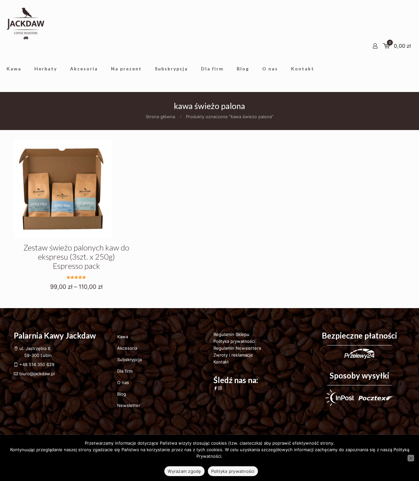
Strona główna (160, 116)
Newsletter (128, 405)
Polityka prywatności (234, 341)
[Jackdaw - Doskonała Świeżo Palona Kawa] (26, 23)
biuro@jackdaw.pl (36, 373)
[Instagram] (220, 388)
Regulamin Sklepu (231, 334)
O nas (123, 382)
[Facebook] (215, 388)
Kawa (122, 336)
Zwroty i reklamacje (233, 355)
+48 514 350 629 (36, 364)
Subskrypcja (129, 359)
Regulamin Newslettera (237, 348)
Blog (121, 394)
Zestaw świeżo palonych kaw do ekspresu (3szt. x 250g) (76, 256)
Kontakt (221, 361)
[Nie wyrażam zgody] (411, 458)
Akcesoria (127, 348)
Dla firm (125, 371)
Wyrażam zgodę (184, 471)
